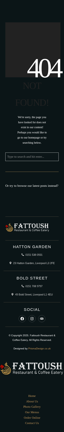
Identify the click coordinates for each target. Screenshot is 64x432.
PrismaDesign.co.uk (39, 348)
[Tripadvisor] (41, 318)
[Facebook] (22, 318)
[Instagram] (32, 318)
